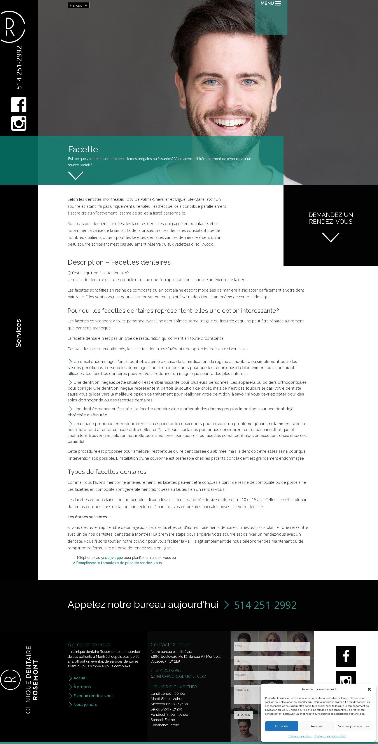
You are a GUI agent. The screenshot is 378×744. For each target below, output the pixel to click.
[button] (369, 689)
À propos (82, 686)
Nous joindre (86, 704)
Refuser (317, 726)
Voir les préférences (353, 726)
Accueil (81, 678)
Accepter (282, 726)
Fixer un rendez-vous (94, 695)
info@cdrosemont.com (181, 676)
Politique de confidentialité (330, 736)
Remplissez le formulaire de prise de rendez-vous (119, 563)
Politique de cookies (300, 736)
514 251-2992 (18, 67)
